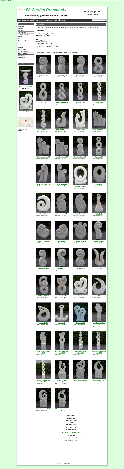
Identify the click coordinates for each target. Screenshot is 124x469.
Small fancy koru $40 (43, 241)
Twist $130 (43, 102)
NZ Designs (9, 0)
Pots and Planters (22, 53)
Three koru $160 (80, 323)
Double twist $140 (80, 102)
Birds (19, 38)
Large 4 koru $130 (80, 214)
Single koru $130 (99, 241)
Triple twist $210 (98, 102)
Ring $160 (99, 184)
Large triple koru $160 (62, 157)
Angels (20, 36)
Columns (20, 47)
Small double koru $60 (43, 184)
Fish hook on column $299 (62, 381)
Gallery (36, 20)
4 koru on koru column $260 (43, 352)
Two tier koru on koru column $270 (80, 352)
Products (3, 0)
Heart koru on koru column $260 (61, 352)
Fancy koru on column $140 (99, 323)
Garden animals (22, 45)
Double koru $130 (62, 184)
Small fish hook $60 (61, 129)
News (51, 20)
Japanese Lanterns (23, 34)
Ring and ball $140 (80, 186)
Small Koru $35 (43, 75)
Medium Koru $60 (62, 75)
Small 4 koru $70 (62, 214)
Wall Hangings (22, 49)
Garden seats (21, 43)
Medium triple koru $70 (43, 157)
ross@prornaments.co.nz (72, 432)
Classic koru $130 (62, 268)
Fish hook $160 (80, 129)
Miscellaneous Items (23, 51)
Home (19, 20)
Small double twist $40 (61, 102)
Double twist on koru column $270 (99, 352)
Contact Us (63, 20)
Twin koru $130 (80, 268)
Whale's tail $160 (43, 323)
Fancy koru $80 (62, 241)
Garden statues (22, 32)
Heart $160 (26, 112)
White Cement (22, 55)
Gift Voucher (21, 57)
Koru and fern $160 (80, 241)
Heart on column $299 (80, 380)
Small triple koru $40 (99, 129)
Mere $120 (99, 214)
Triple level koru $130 (80, 157)
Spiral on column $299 (43, 409)
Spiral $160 (43, 214)
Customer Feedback (44, 20)
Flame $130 (99, 268)
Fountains (20, 30)
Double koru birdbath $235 (26, 86)
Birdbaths (20, 28)
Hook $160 (99, 295)
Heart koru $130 (62, 295)
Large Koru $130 (80, 75)
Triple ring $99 (99, 157)
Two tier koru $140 (43, 129)
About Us (56, 20)
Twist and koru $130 (43, 295)
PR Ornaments (66, 463)
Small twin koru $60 (43, 268)
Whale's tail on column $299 (61, 409)
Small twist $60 (99, 75)
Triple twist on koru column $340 (43, 381)
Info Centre (30, 20)
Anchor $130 (61, 323)
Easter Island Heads (23, 41)
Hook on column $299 (99, 380)
